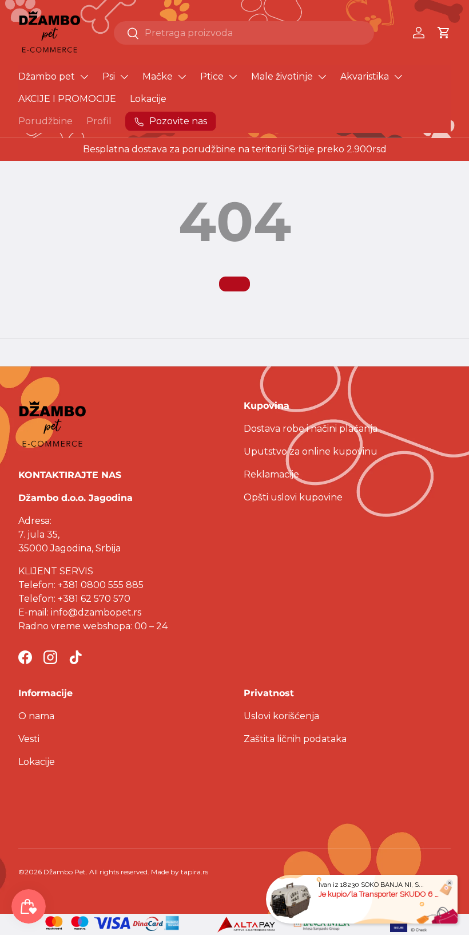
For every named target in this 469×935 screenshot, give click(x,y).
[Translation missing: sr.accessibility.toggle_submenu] (84, 77)
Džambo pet (46, 76)
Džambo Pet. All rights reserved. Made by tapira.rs (125, 871)
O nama (36, 716)
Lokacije (148, 98)
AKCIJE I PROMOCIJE (67, 98)
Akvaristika (364, 76)
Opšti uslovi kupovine (293, 497)
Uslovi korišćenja (281, 716)
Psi (108, 76)
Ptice (212, 76)
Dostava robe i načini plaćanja (310, 428)
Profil (99, 121)
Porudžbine (45, 121)
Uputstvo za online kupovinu (310, 451)
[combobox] (244, 33)
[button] (443, 32)
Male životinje (282, 76)
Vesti (28, 738)
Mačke (157, 76)
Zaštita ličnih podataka (295, 738)
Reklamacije (271, 474)
